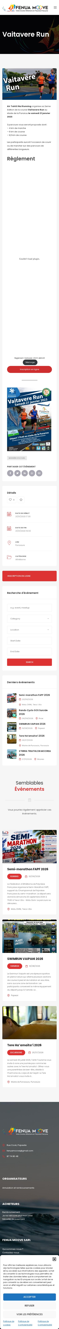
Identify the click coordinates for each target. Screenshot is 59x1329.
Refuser (29, 1305)
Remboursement (11, 1212)
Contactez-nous (10, 1252)
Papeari (41, 728)
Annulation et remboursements (18, 1187)
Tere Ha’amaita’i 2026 (32, 735)
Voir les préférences (30, 1314)
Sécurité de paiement (13, 1219)
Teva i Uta (37, 704)
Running (14, 876)
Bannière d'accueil (17, 458)
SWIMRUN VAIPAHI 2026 (32, 724)
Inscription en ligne (29, 369)
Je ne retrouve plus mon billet (17, 1215)
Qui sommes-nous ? (12, 1249)
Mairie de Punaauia (30, 745)
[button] (54, 1259)
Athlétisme (20, 559)
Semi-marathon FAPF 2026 (34, 695)
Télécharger (30, 362)
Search (29, 662)
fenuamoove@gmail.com (20, 1150)
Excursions (16, 1052)
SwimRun (14, 966)
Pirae (41, 718)
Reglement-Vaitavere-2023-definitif (29, 358)
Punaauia (20, 545)
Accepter (29, 1297)
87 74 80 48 (12, 1156)
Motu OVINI (27, 704)
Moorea (40, 759)
